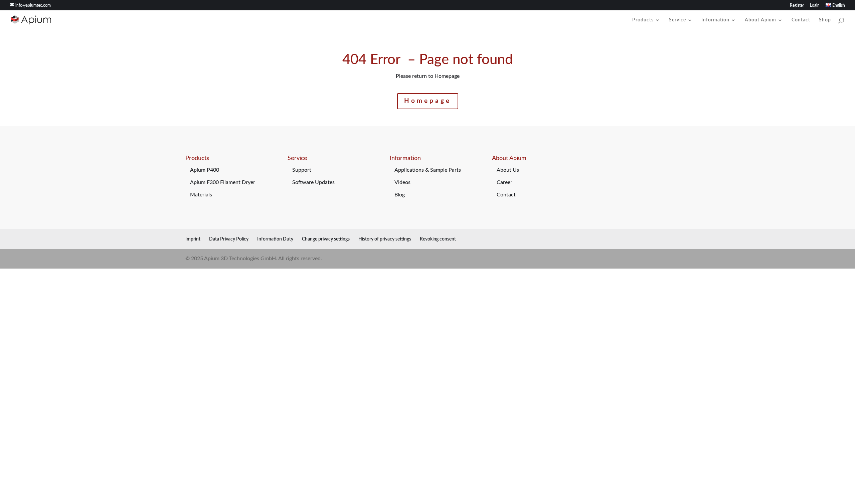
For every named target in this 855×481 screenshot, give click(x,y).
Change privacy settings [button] (326, 239)
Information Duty (275, 239)
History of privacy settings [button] (384, 239)
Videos (402, 182)
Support (301, 170)
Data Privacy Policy (228, 239)
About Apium (760, 20)
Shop (825, 20)
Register (797, 5)
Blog (399, 194)
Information (715, 20)
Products (643, 20)
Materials (201, 194)
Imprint (192, 239)
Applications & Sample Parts (427, 170)
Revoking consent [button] (438, 239)
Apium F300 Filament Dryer (222, 182)
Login (815, 5)
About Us (508, 170)
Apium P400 (204, 170)
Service (677, 20)
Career (504, 182)
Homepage (427, 101)
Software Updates (313, 182)
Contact (801, 20)
